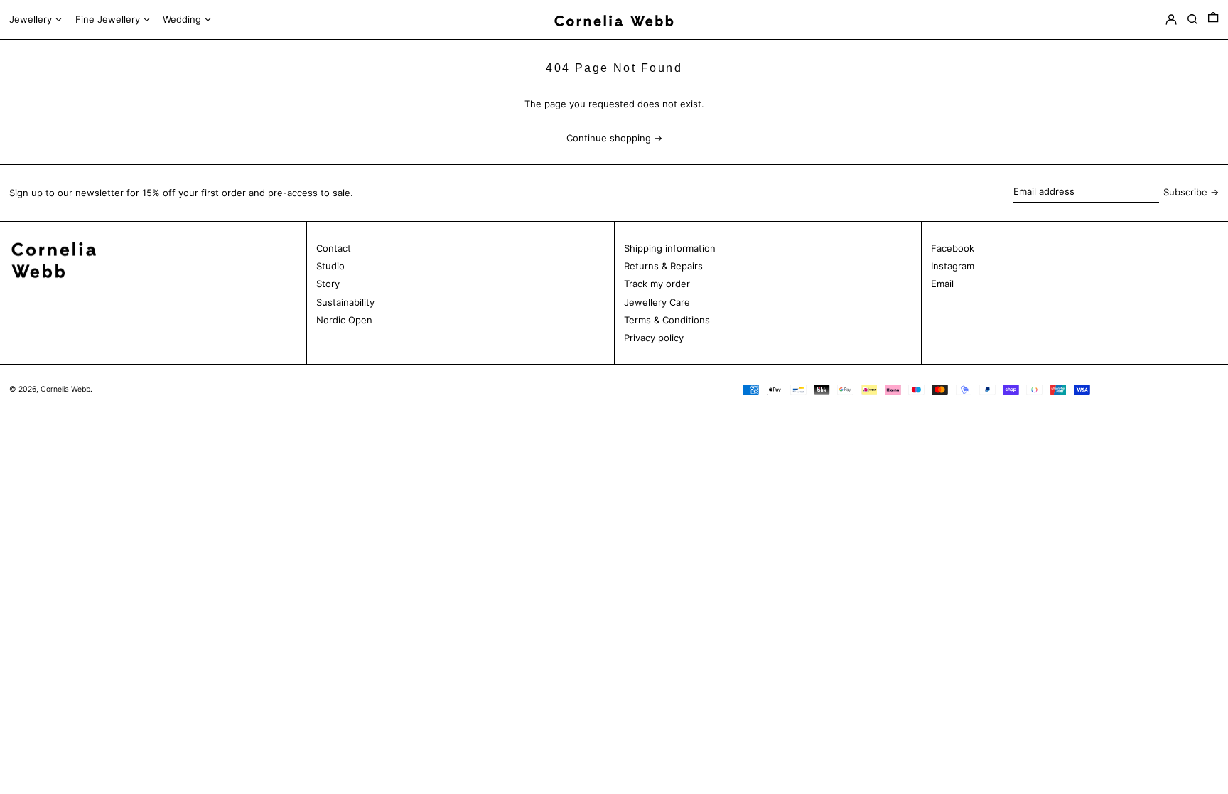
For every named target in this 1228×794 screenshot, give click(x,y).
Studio (330, 266)
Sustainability (345, 302)
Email (942, 283)
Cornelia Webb (65, 389)
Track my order (657, 283)
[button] (1213, 20)
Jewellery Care (657, 302)
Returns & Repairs (663, 266)
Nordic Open (344, 320)
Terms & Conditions (667, 320)
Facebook (952, 248)
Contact (333, 248)
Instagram (952, 266)
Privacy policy (654, 337)
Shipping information (670, 248)
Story (328, 283)
